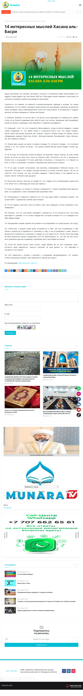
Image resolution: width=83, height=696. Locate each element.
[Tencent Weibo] (51, 270)
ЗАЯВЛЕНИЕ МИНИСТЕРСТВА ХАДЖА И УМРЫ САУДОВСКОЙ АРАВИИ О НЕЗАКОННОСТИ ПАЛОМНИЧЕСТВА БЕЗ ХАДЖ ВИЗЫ (21, 379)
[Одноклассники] (8, 270)
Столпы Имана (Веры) (25, 574)
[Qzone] (40, 270)
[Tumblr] (54, 270)
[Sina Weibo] (45, 270)
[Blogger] (17, 270)
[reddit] (25, 270)
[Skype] (62, 270)
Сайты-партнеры (11, 671)
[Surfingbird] (48, 270)
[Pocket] (37, 270)
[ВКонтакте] (6, 270)
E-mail (7, 314)
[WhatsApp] (60, 270)
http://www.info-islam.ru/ (27, 263)
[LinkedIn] (31, 270)
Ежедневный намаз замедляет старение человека (28, 12)
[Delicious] (20, 270)
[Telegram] (65, 270)
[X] (14, 270)
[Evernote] (28, 270)
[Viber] (57, 270)
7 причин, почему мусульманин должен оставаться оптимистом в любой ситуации (46, 601)
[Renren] (43, 270)
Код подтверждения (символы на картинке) (22, 323)
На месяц (7, 508)
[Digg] (23, 270)
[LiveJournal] (34, 270)
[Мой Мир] (11, 270)
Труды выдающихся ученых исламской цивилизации (35, 610)
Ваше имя (8, 305)
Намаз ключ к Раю (23, 583)
